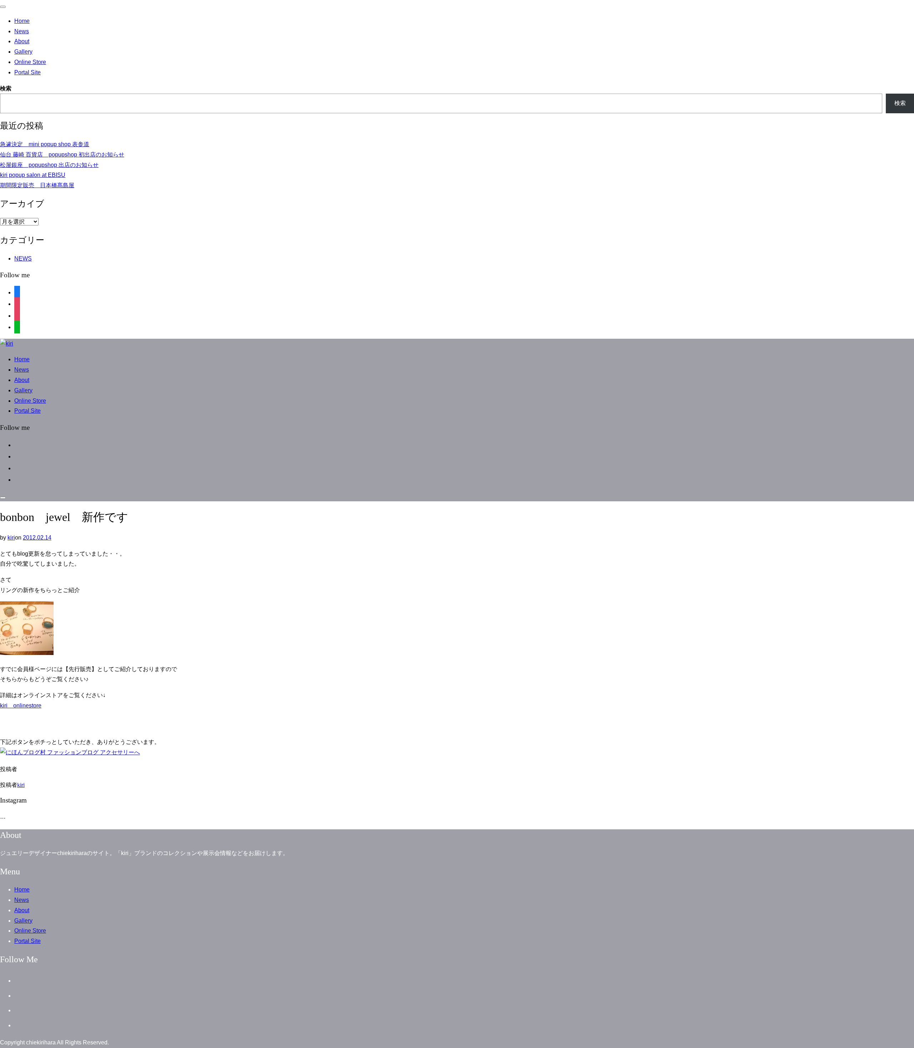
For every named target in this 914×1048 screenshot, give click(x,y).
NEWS (23, 258)
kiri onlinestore (20, 705)
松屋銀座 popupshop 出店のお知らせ (49, 165)
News (21, 31)
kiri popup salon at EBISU (32, 175)
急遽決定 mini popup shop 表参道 (44, 144)
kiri (11, 538)
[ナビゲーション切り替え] (3, 7)
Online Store (30, 62)
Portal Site (27, 72)
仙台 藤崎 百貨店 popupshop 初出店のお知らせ (62, 155)
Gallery (23, 52)
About (21, 41)
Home (22, 21)
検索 (5, 88)
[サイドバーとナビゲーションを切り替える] (3, 498)
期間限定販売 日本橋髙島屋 (37, 185)
